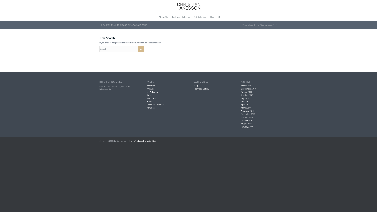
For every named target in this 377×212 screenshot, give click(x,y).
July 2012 (245, 98)
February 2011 (247, 111)
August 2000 (246, 123)
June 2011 (245, 101)
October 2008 (247, 117)
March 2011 (246, 107)
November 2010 (248, 114)
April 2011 (245, 104)
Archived (150, 88)
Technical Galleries (155, 104)
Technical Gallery (201, 88)
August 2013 (246, 92)
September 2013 (248, 88)
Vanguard (151, 107)
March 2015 (246, 85)
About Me (151, 85)
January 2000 (247, 126)
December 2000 (248, 120)
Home (256, 25)
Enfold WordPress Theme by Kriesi (142, 141)
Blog (149, 95)
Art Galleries (152, 92)
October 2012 (247, 95)
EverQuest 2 (152, 98)
